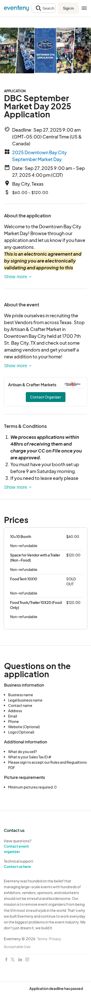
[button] (44, 8)
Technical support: (19, 864)
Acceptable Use (17, 946)
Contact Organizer (45, 397)
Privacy (55, 938)
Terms (42, 938)
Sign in (68, 8)
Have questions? (17, 846)
